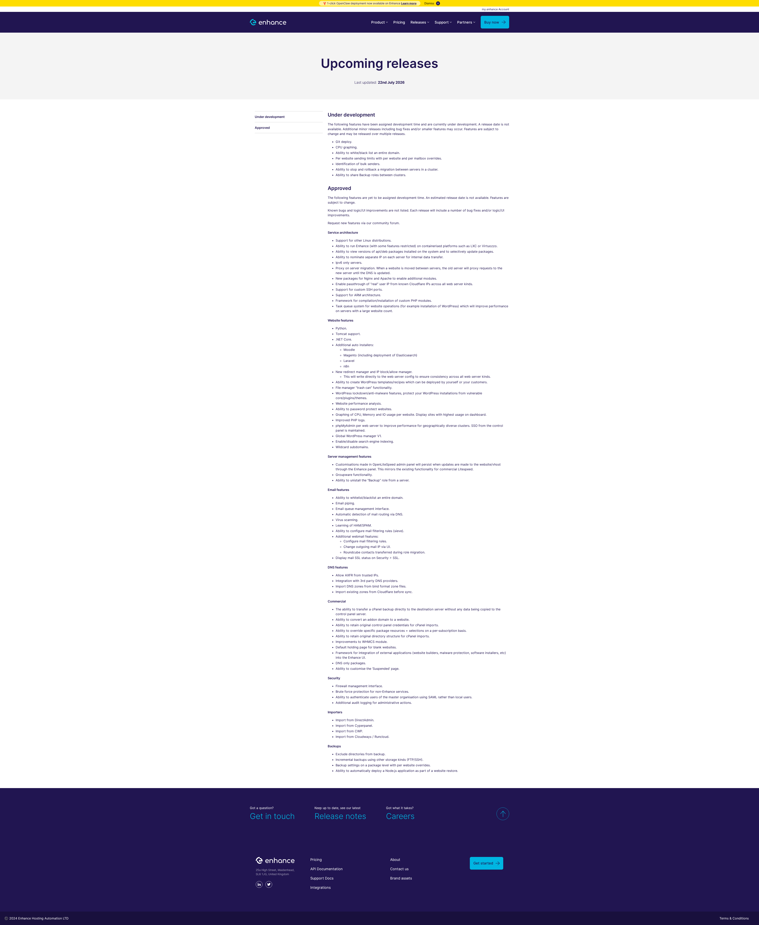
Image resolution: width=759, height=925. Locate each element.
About (395, 860)
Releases (418, 22)
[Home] (268, 22)
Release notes (340, 816)
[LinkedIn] (259, 884)
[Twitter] (268, 884)
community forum (385, 223)
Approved (262, 128)
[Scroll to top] (503, 813)
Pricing (399, 22)
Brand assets (401, 878)
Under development (270, 117)
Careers (400, 816)
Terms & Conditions (734, 918)
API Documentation (326, 869)
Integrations (320, 887)
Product (378, 22)
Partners (464, 22)
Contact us (399, 869)
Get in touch (272, 816)
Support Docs (321, 878)
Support (442, 22)
